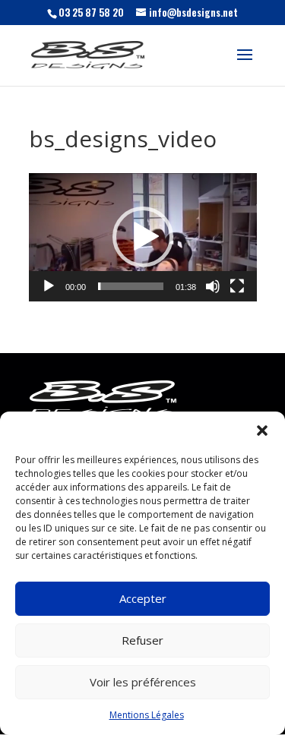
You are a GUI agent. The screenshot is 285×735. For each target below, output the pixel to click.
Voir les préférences (143, 681)
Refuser (142, 640)
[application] (143, 237)
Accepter (142, 598)
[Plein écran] (237, 286)
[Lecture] (48, 286)
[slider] (130, 286)
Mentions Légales (146, 714)
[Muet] (212, 286)
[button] (262, 430)
